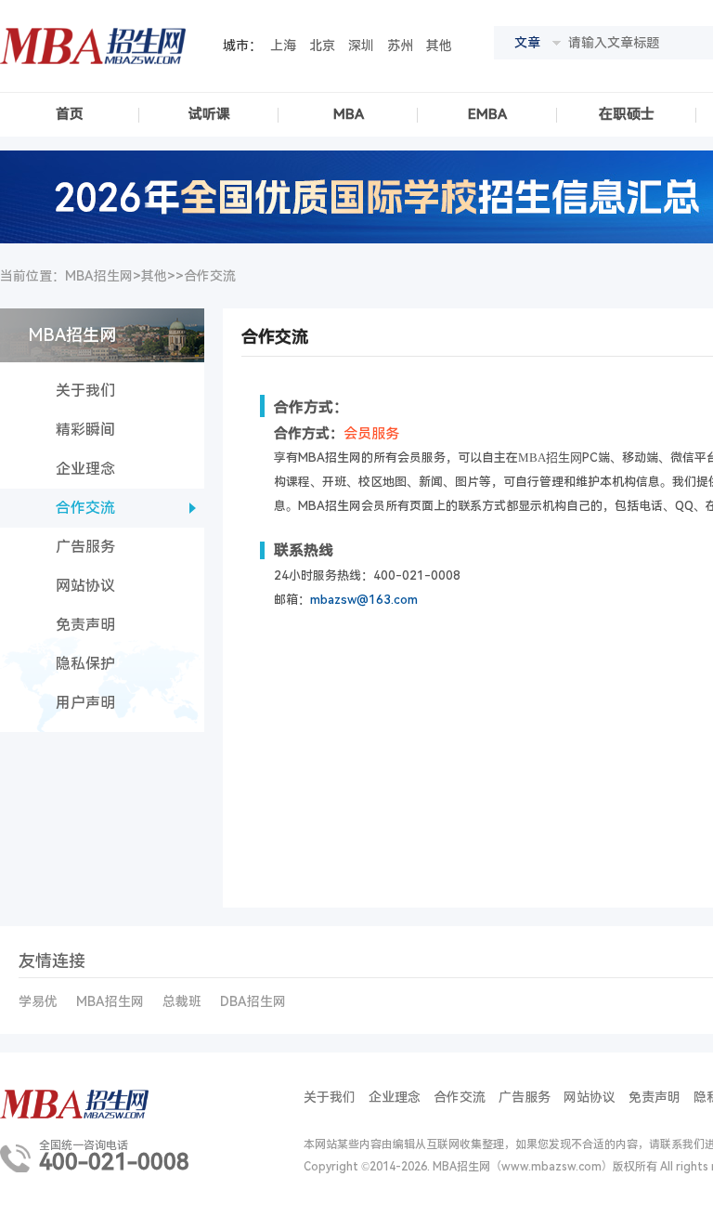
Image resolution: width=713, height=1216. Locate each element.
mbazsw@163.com (364, 600)
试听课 (209, 114)
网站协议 (85, 586)
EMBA (487, 114)
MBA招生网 (110, 1001)
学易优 (38, 1001)
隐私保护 (85, 664)
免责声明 (85, 625)
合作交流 (210, 275)
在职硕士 (627, 114)
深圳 (361, 45)
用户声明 (85, 703)
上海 (283, 45)
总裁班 (181, 1001)
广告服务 (85, 547)
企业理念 (85, 468)
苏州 (400, 45)
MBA (348, 114)
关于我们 (85, 390)
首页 (70, 114)
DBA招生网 (253, 1001)
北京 (322, 45)
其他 (439, 45)
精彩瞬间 (85, 429)
